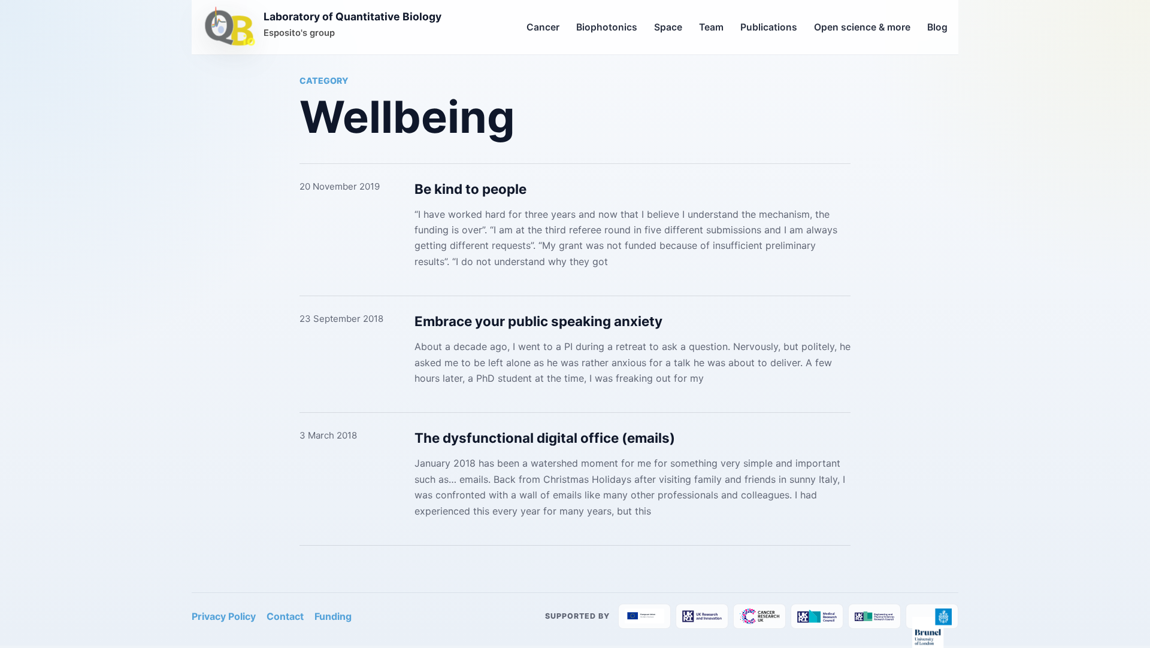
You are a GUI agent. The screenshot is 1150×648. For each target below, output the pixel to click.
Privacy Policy (224, 616)
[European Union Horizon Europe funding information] (644, 616)
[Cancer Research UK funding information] (759, 616)
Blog (937, 27)
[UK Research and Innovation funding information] (702, 616)
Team (711, 27)
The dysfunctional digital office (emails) (544, 438)
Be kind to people (470, 189)
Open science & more (862, 27)
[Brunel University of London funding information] (932, 616)
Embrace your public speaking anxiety (538, 321)
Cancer (542, 27)
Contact (285, 616)
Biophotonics (606, 27)
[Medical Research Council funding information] (817, 616)
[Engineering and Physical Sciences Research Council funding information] (874, 616)
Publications (768, 27)
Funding (333, 616)
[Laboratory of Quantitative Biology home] (230, 27)
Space (668, 27)
